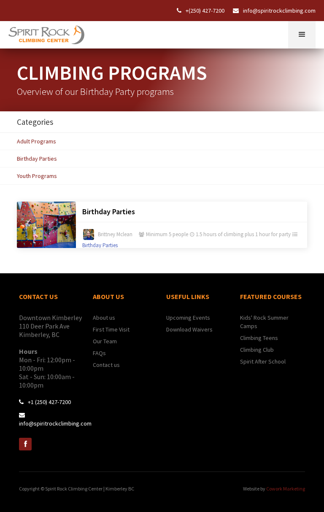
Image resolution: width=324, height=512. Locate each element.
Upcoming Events (188, 317)
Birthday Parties (37, 158)
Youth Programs (37, 176)
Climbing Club (257, 349)
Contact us (106, 365)
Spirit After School (263, 361)
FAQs (99, 353)
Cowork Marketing (285, 488)
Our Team (105, 341)
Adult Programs (36, 141)
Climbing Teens (259, 338)
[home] (46, 32)
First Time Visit (111, 329)
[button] (302, 35)
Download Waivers (189, 329)
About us (104, 317)
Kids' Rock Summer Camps (264, 322)
